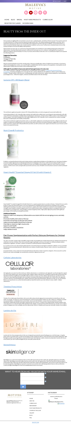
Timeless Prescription (13, 286)
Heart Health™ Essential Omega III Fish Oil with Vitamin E (27, 172)
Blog (13, 19)
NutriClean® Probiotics (14, 130)
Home (6, 19)
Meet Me (31, 401)
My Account (57, 1)
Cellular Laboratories (12, 257)
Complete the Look (35, 410)
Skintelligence (10, 345)
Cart (65, 1)
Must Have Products (32, 19)
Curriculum (48, 19)
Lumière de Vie (10, 310)
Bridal (19, 19)
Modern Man (27, 23)
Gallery (31, 413)
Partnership (33, 405)
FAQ (30, 417)
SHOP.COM (35, 422)
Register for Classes (12, 23)
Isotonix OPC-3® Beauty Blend (16, 80)
